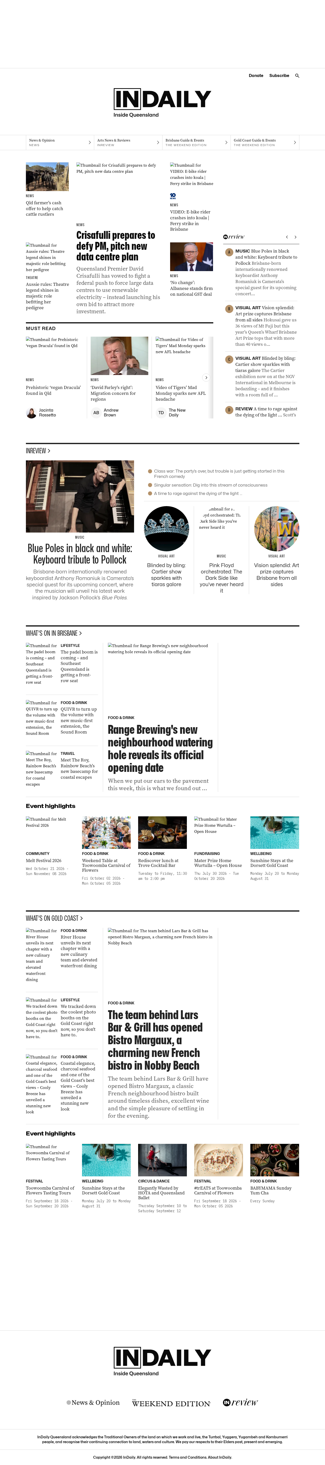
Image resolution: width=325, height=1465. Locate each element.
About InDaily (219, 1457)
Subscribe (279, 75)
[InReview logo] (240, 1402)
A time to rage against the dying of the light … (198, 493)
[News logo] (93, 1403)
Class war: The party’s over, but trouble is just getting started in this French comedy (219, 474)
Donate (256, 75)
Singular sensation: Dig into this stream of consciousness (211, 485)
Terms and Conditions (187, 1457)
